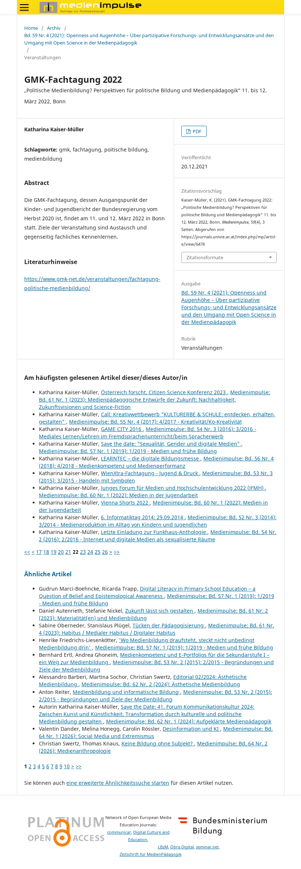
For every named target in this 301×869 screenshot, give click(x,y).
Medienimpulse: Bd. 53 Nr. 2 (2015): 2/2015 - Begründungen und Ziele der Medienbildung (155, 695)
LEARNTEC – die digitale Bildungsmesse (150, 458)
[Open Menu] (24, 7)
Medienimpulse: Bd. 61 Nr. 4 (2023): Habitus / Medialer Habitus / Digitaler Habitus (156, 629)
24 (90, 551)
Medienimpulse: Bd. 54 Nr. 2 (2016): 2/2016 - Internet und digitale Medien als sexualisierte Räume (157, 535)
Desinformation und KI (191, 728)
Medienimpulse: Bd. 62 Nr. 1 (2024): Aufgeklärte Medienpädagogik (188, 721)
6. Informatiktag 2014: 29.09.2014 (143, 517)
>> (117, 551)
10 (67, 766)
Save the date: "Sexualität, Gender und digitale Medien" (171, 443)
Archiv (54, 28)
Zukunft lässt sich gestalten (160, 610)
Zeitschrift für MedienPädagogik (151, 854)
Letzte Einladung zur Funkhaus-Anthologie (154, 531)
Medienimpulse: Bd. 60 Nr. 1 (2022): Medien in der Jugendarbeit (118, 495)
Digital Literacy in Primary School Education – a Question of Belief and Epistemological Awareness (147, 592)
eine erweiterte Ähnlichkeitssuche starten (117, 782)
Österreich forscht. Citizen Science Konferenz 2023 (164, 392)
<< (27, 551)
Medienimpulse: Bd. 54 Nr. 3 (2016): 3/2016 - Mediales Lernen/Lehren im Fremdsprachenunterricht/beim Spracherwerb (147, 432)
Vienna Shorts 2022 (125, 502)
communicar (119, 832)
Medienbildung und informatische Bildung (126, 691)
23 (83, 551)
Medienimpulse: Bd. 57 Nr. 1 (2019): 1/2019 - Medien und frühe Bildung (128, 451)
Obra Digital (182, 847)
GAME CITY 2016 (122, 428)
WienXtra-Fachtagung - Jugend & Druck (150, 473)
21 (68, 551)
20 (61, 551)
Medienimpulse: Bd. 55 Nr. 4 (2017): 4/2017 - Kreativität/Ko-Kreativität (155, 421)
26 (105, 551)
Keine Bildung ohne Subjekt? (158, 743)
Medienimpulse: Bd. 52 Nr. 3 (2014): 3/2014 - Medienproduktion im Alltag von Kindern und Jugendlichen (157, 521)
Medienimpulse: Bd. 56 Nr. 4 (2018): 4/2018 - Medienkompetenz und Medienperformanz (156, 462)
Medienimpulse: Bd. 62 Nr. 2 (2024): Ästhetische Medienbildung (160, 684)
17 (39, 551)
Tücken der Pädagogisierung (169, 625)
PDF (197, 131)
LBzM (163, 847)
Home (31, 28)
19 (54, 551)
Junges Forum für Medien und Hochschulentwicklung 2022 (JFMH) (183, 487)
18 (46, 551)
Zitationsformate (204, 257)
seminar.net (207, 847)
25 (98, 551)
